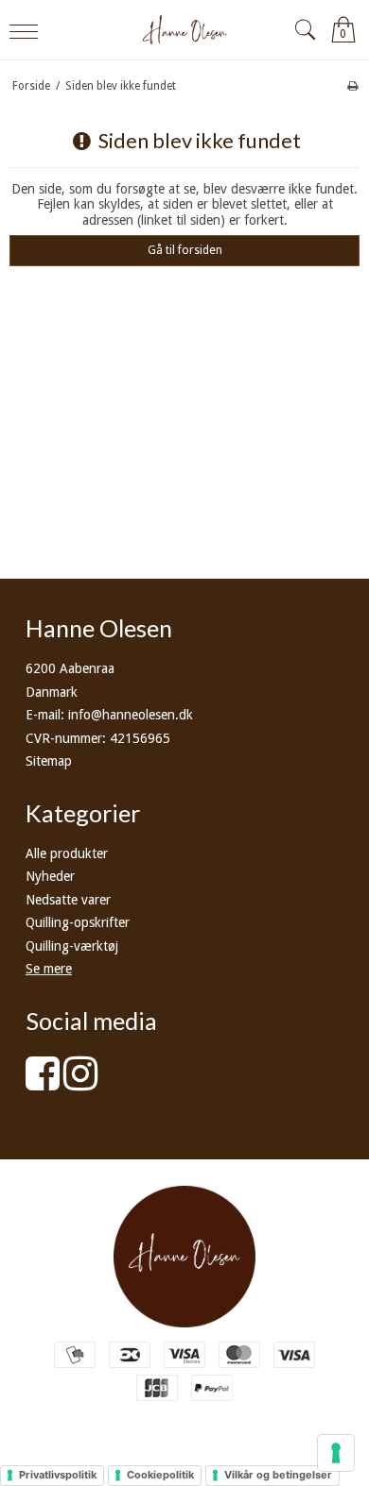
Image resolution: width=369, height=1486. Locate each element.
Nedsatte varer (68, 899)
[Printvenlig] (352, 86)
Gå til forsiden (185, 250)
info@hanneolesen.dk (130, 714)
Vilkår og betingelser (278, 1474)
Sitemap (49, 760)
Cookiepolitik (160, 1474)
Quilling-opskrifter (78, 922)
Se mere (49, 968)
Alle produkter (67, 853)
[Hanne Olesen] (185, 29)
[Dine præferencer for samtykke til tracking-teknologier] (336, 1453)
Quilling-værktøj (72, 946)
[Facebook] (43, 1082)
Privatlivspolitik (58, 1474)
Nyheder (50, 876)
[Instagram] (80, 1082)
